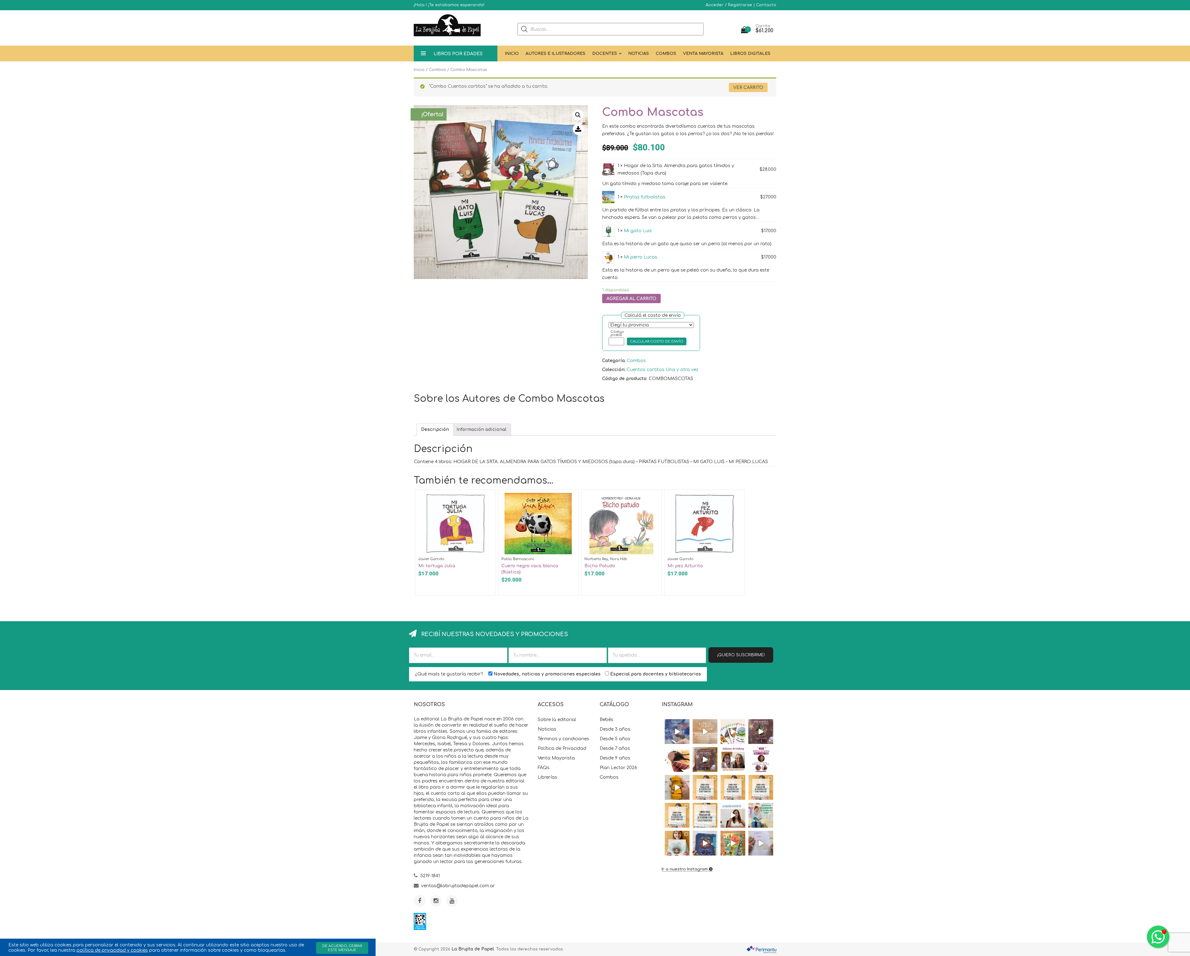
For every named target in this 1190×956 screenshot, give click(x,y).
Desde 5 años (615, 739)
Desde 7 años (615, 748)
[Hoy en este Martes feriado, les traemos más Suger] (733, 787)
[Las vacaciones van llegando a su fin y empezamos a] (760, 815)
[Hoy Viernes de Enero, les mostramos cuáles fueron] (677, 843)
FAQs (543, 767)
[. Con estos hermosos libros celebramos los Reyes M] (760, 843)
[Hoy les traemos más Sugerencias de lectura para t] (760, 787)
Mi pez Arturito (685, 566)
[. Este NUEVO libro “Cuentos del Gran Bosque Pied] (733, 843)
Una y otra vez (682, 369)
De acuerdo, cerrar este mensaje (342, 948)
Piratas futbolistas (644, 197)
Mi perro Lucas (640, 257)
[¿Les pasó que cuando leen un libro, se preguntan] (677, 731)
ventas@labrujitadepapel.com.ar (458, 885)
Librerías (547, 777)
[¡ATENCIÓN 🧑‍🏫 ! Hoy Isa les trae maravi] (733, 815)
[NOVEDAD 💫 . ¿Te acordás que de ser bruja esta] (705, 759)
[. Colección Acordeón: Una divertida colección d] (733, 731)
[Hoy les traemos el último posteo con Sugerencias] (705, 787)
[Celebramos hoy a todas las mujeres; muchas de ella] (677, 759)
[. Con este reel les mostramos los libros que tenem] (705, 731)
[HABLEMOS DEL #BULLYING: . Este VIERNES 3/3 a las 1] (760, 759)
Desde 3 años (615, 729)
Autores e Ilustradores (555, 53)
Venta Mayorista (703, 53)
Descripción (435, 429)
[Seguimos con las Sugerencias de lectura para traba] (677, 815)
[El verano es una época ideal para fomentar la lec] (705, 843)
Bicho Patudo (599, 566)
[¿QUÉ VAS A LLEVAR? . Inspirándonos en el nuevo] (677, 787)
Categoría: (614, 360)
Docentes (604, 53)
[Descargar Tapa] (578, 129)
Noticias (638, 53)
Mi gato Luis (638, 230)
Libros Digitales (750, 53)
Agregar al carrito (631, 298)
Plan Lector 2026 (618, 767)
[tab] (435, 429)
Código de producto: (624, 378)
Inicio (512, 53)
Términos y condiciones (563, 739)
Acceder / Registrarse (729, 5)
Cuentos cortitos (645, 369)
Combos (666, 53)
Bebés (606, 719)
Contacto (766, 5)
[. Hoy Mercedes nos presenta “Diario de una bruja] (760, 731)
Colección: (613, 369)
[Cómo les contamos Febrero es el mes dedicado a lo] (705, 815)
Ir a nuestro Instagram (685, 869)
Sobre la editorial (557, 719)
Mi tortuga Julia (436, 566)
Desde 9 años (615, 758)
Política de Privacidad (562, 748)
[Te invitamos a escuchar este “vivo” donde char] (733, 759)
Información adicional (481, 429)
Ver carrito (748, 87)
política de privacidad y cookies (112, 950)
